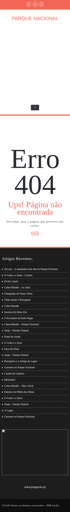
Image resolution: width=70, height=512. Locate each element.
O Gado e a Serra (13, 342)
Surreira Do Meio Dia (15, 312)
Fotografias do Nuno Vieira (18, 293)
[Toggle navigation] (35, 107)
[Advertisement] (35, 64)
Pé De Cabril (11, 281)
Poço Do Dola (11, 349)
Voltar (35, 233)
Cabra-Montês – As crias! (17, 287)
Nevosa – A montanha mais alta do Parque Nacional (31, 269)
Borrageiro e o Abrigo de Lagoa (20, 361)
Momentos (9, 379)
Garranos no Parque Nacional (19, 367)
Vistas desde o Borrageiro (17, 299)
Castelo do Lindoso (14, 373)
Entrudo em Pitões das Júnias (19, 391)
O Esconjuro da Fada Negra (18, 318)
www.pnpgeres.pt (35, 487)
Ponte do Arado (12, 336)
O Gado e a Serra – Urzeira (18, 275)
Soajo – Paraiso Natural (16, 330)
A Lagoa (8, 410)
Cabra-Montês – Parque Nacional (21, 324)
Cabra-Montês (11, 306)
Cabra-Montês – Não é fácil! (19, 385)
